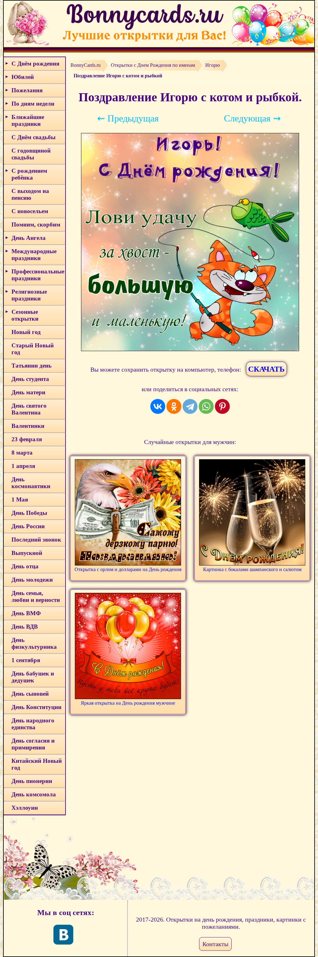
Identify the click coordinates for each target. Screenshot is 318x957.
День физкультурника (34, 643)
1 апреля (23, 466)
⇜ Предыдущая (128, 118)
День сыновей (30, 693)
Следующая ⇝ (252, 118)
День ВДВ (24, 626)
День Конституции (36, 707)
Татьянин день (31, 365)
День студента (30, 379)
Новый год (26, 332)
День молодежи (32, 579)
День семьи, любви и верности (35, 596)
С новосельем (29, 211)
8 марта (22, 452)
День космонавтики (30, 482)
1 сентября (25, 660)
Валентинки (27, 426)
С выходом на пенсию (30, 194)
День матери (28, 392)
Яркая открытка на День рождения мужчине (128, 703)
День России (28, 526)
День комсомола (33, 794)
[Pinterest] (222, 406)
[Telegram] (190, 406)
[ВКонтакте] (157, 406)
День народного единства (32, 723)
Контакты (215, 944)
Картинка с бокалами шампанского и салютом (252, 569)
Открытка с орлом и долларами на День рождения (128, 569)
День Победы (29, 513)
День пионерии (31, 781)
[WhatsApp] (206, 406)
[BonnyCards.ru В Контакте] (63, 935)
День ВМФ (26, 613)
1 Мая (19, 499)
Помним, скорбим (35, 224)
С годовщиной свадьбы (31, 154)
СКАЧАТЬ (266, 369)
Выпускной (26, 553)
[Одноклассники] (173, 406)
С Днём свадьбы (33, 137)
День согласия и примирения (33, 744)
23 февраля (26, 439)
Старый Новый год (32, 348)
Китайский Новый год (36, 764)
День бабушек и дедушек (32, 677)
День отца (25, 566)
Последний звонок (36, 539)
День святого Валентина (29, 409)
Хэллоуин (24, 807)
